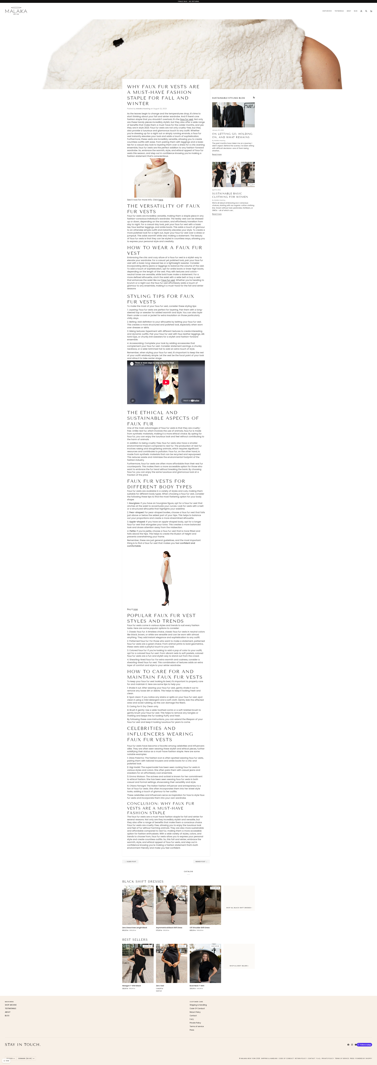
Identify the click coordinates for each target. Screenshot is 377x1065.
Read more (217, 154)
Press (192, 1030)
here (160, 199)
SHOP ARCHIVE (10, 1005)
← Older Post (130, 862)
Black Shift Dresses (143, 881)
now (135, 609)
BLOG (7, 1015)
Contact (193, 1015)
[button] (327, 11)
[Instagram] (352, 1045)
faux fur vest (186, 119)
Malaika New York (248, 1058)
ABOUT (7, 1012)
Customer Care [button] (196, 1002)
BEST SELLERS (135, 939)
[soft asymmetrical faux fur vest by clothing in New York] (156, 177)
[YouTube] (356, 1045)
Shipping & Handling (198, 1005)
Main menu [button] (9, 1002)
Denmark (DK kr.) (25, 1058)
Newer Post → (201, 862)
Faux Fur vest (168, 280)
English (10, 1058)
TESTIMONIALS (10, 1008)
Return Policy (195, 1012)
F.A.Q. (192, 1019)
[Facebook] (348, 1045)
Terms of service (197, 1026)
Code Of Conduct (197, 1008)
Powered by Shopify (363, 1058)
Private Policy (195, 1023)
